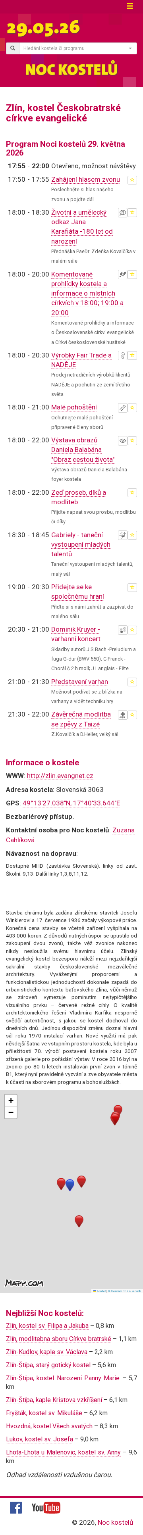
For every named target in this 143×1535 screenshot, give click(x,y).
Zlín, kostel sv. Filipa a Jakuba (47, 1325)
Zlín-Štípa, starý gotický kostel (48, 1365)
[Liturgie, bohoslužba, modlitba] (123, 715)
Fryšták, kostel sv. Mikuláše (44, 1413)
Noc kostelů (115, 1522)
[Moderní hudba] (123, 535)
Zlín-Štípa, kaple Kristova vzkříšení (54, 1400)
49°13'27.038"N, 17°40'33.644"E (71, 803)
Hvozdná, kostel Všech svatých (49, 1426)
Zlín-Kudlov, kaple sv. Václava (46, 1352)
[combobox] (78, 48)
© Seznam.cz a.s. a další (124, 1291)
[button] (70, 1185)
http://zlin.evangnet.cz (60, 776)
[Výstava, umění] (123, 441)
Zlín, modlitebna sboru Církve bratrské (58, 1339)
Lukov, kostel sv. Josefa (39, 1439)
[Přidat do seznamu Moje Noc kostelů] (132, 180)
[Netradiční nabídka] (123, 355)
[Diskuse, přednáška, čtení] (123, 212)
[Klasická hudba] (123, 630)
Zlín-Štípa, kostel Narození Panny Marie (63, 1378)
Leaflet (101, 1291)
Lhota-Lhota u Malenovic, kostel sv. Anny (63, 1452)
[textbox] (75, 48)
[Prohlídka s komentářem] (123, 274)
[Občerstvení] (123, 408)
